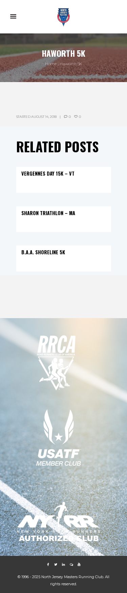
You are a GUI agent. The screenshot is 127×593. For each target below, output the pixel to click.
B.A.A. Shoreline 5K (43, 252)
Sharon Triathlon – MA (48, 212)
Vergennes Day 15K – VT (48, 173)
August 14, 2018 (44, 117)
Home (51, 63)
